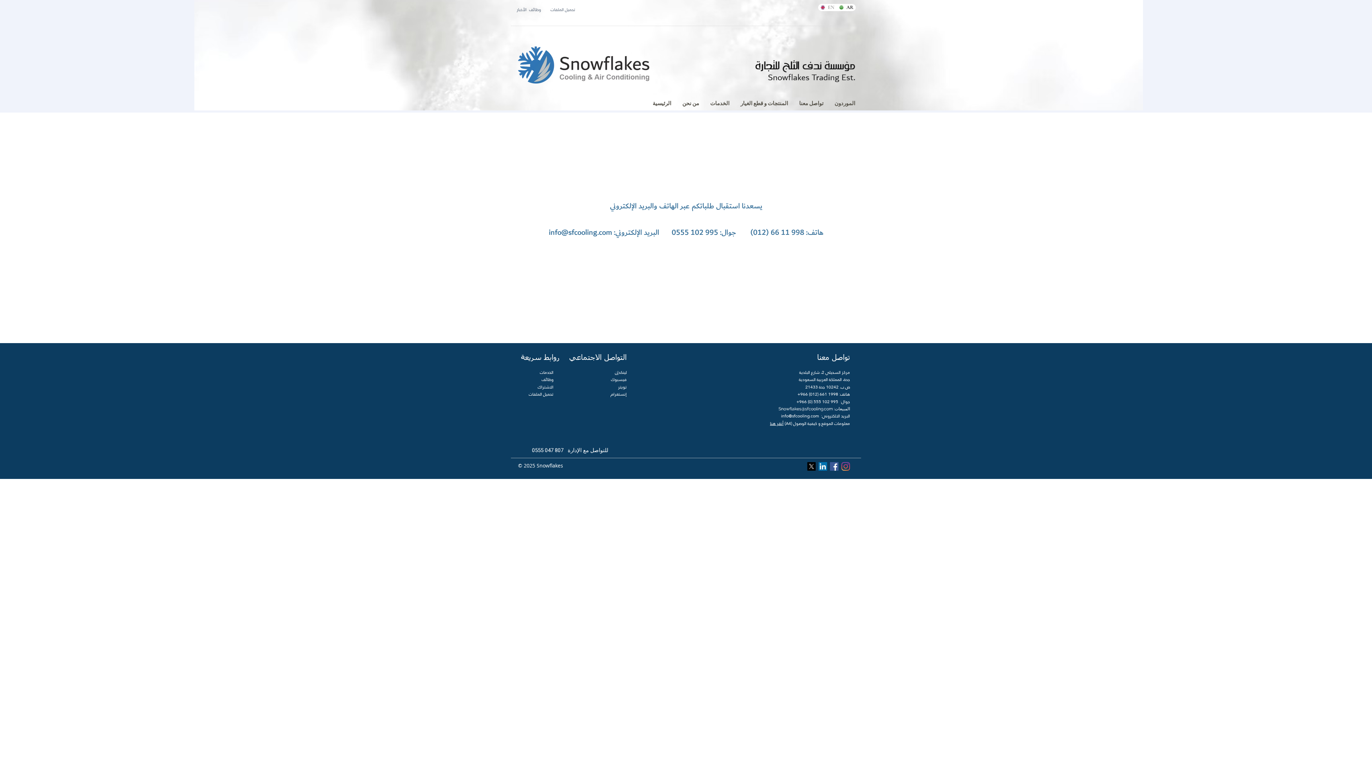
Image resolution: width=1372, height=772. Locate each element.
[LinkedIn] (823, 466)
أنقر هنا (777, 423)
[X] (811, 466)
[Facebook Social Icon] (834, 466)
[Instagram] (845, 466)
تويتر (622, 387)
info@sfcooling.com (580, 232)
